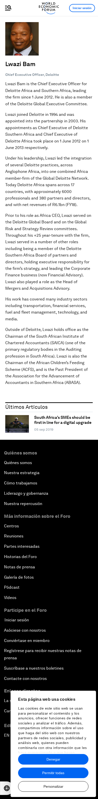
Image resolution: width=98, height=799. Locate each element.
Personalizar (53, 786)
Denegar (53, 759)
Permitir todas (53, 773)
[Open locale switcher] (6, 788)
